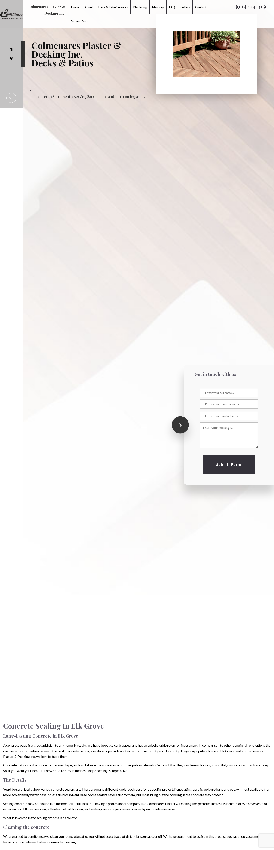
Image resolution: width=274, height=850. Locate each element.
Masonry (158, 7)
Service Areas (80, 21)
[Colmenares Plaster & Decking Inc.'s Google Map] (11, 58)
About (89, 7)
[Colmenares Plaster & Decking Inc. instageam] (11, 50)
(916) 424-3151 (251, 6)
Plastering (140, 7)
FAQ (172, 7)
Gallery (185, 7)
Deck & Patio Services (113, 7)
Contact (200, 7)
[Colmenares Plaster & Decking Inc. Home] (12, 5)
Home (75, 7)
